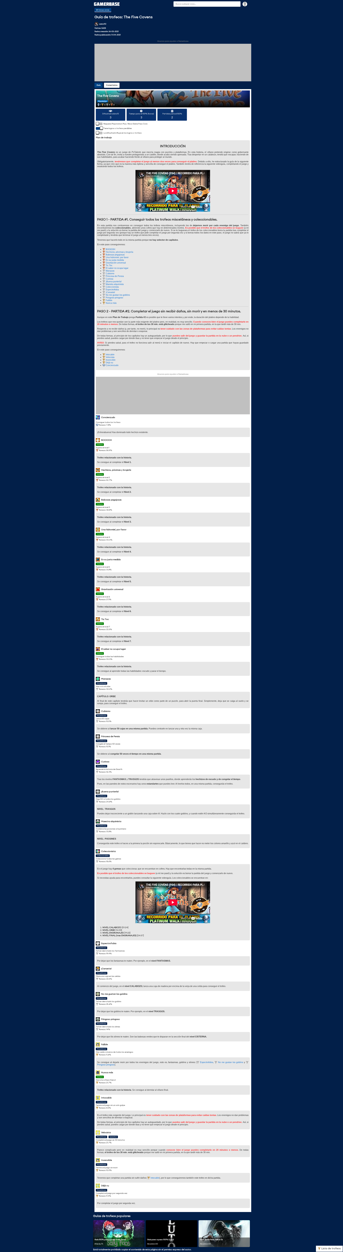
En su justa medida (114, 260)
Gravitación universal (115, 263)
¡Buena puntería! (113, 281)
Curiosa (109, 279)
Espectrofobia (112, 289)
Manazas (109, 271)
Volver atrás (103, 10)
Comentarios (112, 85)
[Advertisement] (172, 62)
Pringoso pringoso (114, 297)
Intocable (109, 354)
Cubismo (109, 273)
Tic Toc (108, 265)
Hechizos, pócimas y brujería (119, 252)
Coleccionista (112, 287)
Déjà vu (109, 362)
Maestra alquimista (114, 284)
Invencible (110, 360)
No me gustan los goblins (117, 295)
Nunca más (111, 303)
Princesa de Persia (114, 276)
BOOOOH (110, 249)
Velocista (109, 357)
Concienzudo (111, 365)
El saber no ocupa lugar (116, 268)
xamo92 (102, 24)
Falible (108, 300)
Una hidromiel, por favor (116, 257)
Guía (98, 85)
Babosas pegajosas (115, 255)
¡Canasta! (110, 292)
